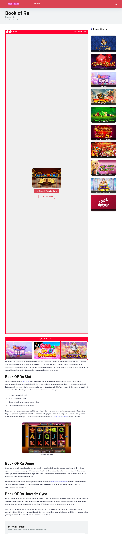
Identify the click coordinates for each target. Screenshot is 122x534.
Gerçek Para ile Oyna (48, 191)
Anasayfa (37, 4)
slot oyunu (26, 381)
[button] (46, 178)
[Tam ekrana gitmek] (10, 31)
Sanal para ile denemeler (59, 482)
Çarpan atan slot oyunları (61, 417)
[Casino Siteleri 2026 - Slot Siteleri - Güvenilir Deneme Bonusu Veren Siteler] (13, 3)
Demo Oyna (48, 197)
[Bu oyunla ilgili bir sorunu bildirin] (7, 31)
